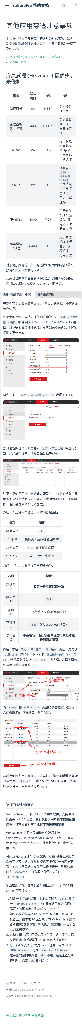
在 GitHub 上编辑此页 (23, 983)
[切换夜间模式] (63, 5)
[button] (6, 5)
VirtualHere (18, 62)
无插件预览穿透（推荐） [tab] (18, 294)
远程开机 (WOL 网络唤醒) (27, 1015)
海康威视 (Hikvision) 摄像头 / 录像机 (35, 57)
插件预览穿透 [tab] (46, 294)
